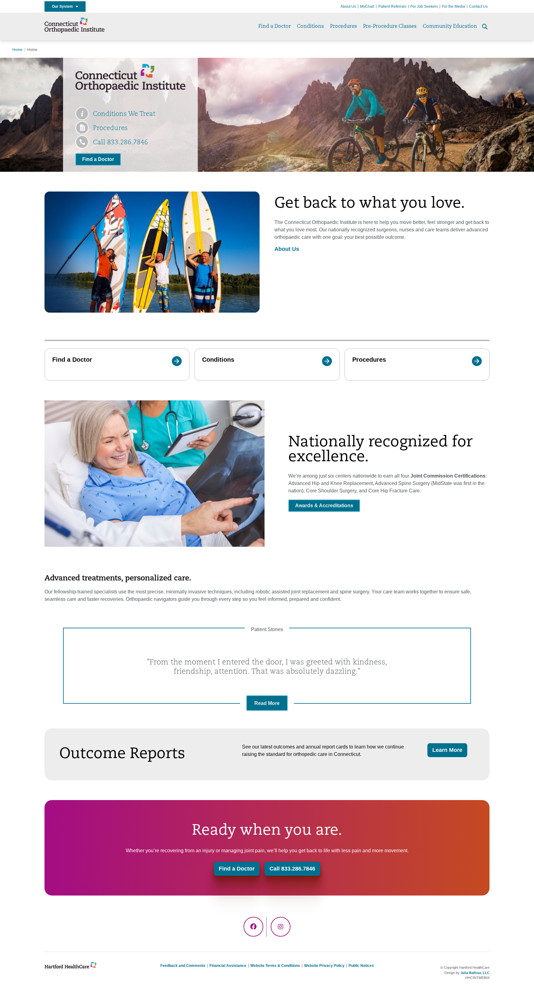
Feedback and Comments (183, 965)
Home (17, 50)
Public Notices (361, 965)
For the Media (453, 6)
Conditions (310, 26)
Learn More (447, 750)
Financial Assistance (228, 965)
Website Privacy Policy (324, 965)
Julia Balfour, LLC (475, 973)
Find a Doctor (274, 26)
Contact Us (478, 6)
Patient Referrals (392, 6)
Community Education (450, 26)
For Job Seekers (424, 6)
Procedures (343, 26)
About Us (348, 6)
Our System (64, 6)
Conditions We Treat (124, 114)
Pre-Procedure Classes (390, 26)
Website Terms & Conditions (275, 965)
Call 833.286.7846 (120, 142)
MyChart (367, 6)
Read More (267, 703)
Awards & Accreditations (324, 505)
